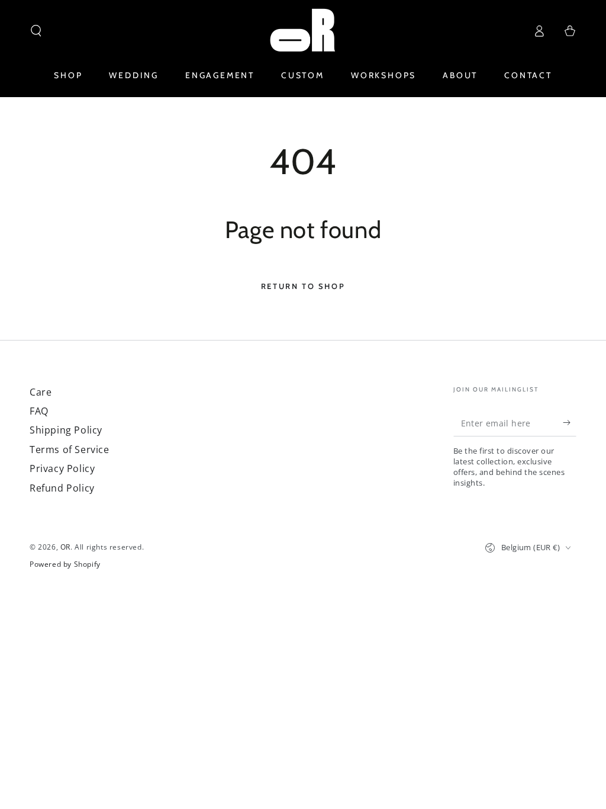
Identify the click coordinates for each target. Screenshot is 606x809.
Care (40, 392)
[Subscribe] (569, 423)
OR (65, 547)
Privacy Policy (62, 468)
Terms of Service (69, 449)
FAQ (39, 411)
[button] (36, 31)
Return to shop (303, 286)
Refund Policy (62, 488)
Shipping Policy (66, 429)
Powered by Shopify (65, 564)
